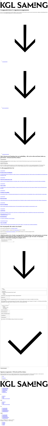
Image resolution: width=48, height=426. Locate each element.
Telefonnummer (3, 317)
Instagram (3, 423)
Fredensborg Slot (4, 390)
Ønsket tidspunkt (4, 299)
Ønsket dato (3, 297)
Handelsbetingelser (5, 411)
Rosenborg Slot (4, 392)
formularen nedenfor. (14, 228)
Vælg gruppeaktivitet (4, 240)
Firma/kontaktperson (4, 311)
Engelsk (4, 294)
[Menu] (0, 1)
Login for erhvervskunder (6, 398)
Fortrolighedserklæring (5, 410)
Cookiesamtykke (4, 415)
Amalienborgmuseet (5, 388)
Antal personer (3, 295)
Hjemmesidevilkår (5, 409)
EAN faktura (5, 308)
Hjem (3, 376)
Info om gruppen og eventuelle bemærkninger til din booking (10, 301)
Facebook (3, 422)
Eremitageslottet (4, 389)
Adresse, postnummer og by (5, 313)
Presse (3, 397)
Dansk (4, 289)
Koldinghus (4, 391)
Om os (3, 402)
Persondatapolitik (4, 408)
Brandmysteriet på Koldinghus (10, 231)
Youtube (3, 424)
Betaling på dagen (5, 307)
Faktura (4, 306)
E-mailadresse (3, 315)
